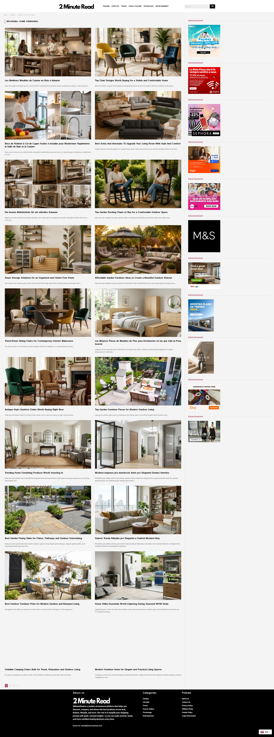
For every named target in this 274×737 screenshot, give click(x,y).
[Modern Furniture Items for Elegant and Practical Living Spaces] (138, 641)
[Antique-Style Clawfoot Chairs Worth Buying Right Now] (48, 381)
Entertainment (162, 6)
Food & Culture (135, 6)
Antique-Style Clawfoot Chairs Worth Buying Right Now (34, 409)
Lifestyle (115, 6)
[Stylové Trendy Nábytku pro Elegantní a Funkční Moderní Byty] (138, 510)
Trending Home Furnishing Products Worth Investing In (34, 472)
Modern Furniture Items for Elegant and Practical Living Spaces (128, 669)
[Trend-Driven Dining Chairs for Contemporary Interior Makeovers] (48, 312)
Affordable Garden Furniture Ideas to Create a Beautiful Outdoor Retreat (133, 278)
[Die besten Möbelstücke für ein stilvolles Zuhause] (48, 184)
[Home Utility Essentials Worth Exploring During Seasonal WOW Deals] (138, 575)
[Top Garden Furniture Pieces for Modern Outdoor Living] (138, 381)
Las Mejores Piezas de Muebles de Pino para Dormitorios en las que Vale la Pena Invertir (138, 343)
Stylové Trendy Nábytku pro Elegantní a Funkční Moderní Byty (127, 538)
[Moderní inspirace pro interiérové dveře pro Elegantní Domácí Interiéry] (138, 444)
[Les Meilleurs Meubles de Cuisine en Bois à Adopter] (48, 52)
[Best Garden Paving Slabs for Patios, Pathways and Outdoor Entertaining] (48, 510)
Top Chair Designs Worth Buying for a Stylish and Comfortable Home (131, 80)
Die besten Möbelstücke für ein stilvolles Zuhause (31, 212)
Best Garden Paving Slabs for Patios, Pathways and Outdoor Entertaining (43, 538)
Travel (124, 6)
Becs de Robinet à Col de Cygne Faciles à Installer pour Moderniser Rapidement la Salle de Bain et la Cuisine (47, 145)
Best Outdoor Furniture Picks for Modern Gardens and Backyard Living (42, 604)
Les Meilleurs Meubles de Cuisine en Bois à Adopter (33, 80)
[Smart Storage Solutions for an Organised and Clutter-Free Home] (48, 249)
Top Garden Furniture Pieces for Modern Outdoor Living (124, 409)
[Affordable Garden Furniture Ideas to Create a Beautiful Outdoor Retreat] (138, 249)
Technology (148, 6)
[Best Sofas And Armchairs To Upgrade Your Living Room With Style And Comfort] (138, 115)
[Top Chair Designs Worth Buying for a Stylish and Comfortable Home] (138, 52)
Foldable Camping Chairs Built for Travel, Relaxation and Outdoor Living (42, 669)
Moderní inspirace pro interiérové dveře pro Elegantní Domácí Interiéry (132, 472)
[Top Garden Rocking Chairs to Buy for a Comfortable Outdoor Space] (138, 184)
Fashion (106, 6)
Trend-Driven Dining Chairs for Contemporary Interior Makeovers (39, 341)
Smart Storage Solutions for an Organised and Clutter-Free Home (39, 278)
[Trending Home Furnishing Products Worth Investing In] (48, 444)
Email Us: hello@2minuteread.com (87, 725)
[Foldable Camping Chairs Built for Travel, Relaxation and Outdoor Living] (48, 641)
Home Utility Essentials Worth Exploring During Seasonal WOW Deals (131, 604)
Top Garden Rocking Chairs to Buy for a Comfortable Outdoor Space (131, 212)
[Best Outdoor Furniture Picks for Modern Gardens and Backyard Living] (48, 575)
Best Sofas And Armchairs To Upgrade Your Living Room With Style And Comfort (138, 143)
